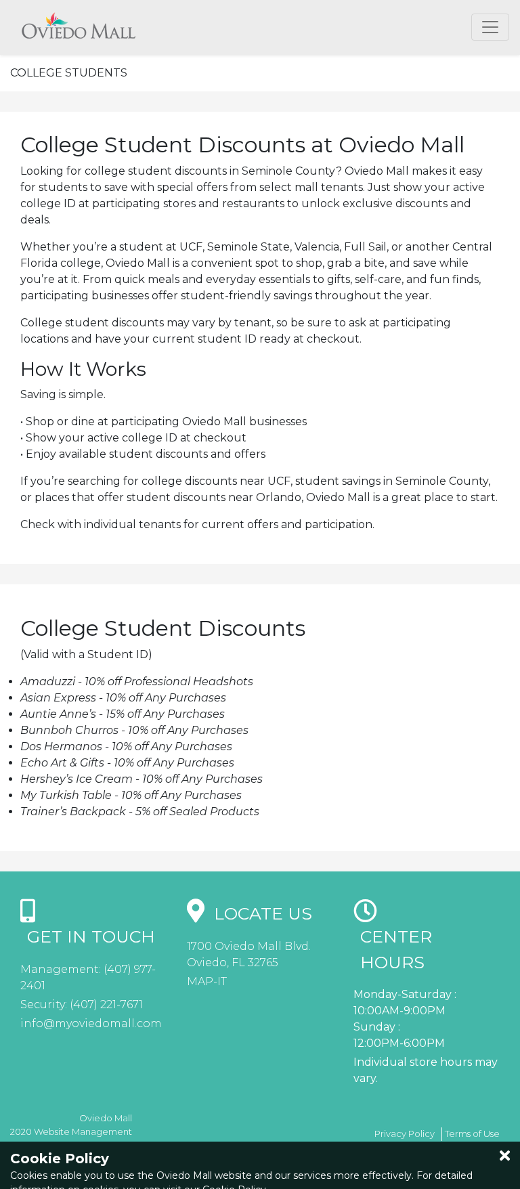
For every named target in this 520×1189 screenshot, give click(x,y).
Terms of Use (472, 1133)
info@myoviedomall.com (91, 1023)
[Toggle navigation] (490, 27)
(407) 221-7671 (105, 1004)
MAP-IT (207, 981)
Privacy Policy (404, 1133)
